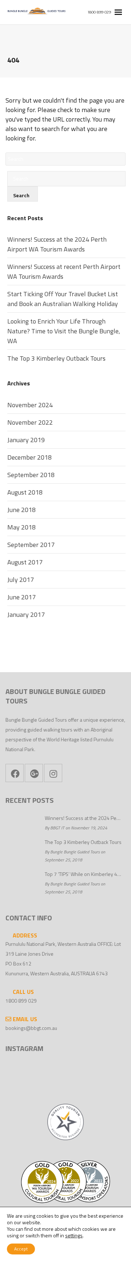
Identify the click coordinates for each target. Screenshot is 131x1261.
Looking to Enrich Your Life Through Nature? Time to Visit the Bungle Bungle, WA (63, 331)
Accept (21, 1248)
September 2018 (31, 475)
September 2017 (31, 545)
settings (74, 1235)
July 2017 (20, 579)
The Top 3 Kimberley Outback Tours (56, 358)
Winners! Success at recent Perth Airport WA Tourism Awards (63, 271)
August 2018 (25, 492)
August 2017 (25, 562)
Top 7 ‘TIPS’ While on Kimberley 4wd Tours (83, 874)
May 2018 (21, 527)
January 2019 (26, 440)
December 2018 (29, 457)
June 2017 (21, 597)
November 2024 (30, 405)
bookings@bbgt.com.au (31, 1028)
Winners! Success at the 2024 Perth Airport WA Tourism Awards (57, 244)
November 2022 (30, 422)
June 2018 (21, 510)
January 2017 (26, 614)
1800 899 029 (21, 1000)
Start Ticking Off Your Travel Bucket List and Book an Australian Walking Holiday (62, 299)
